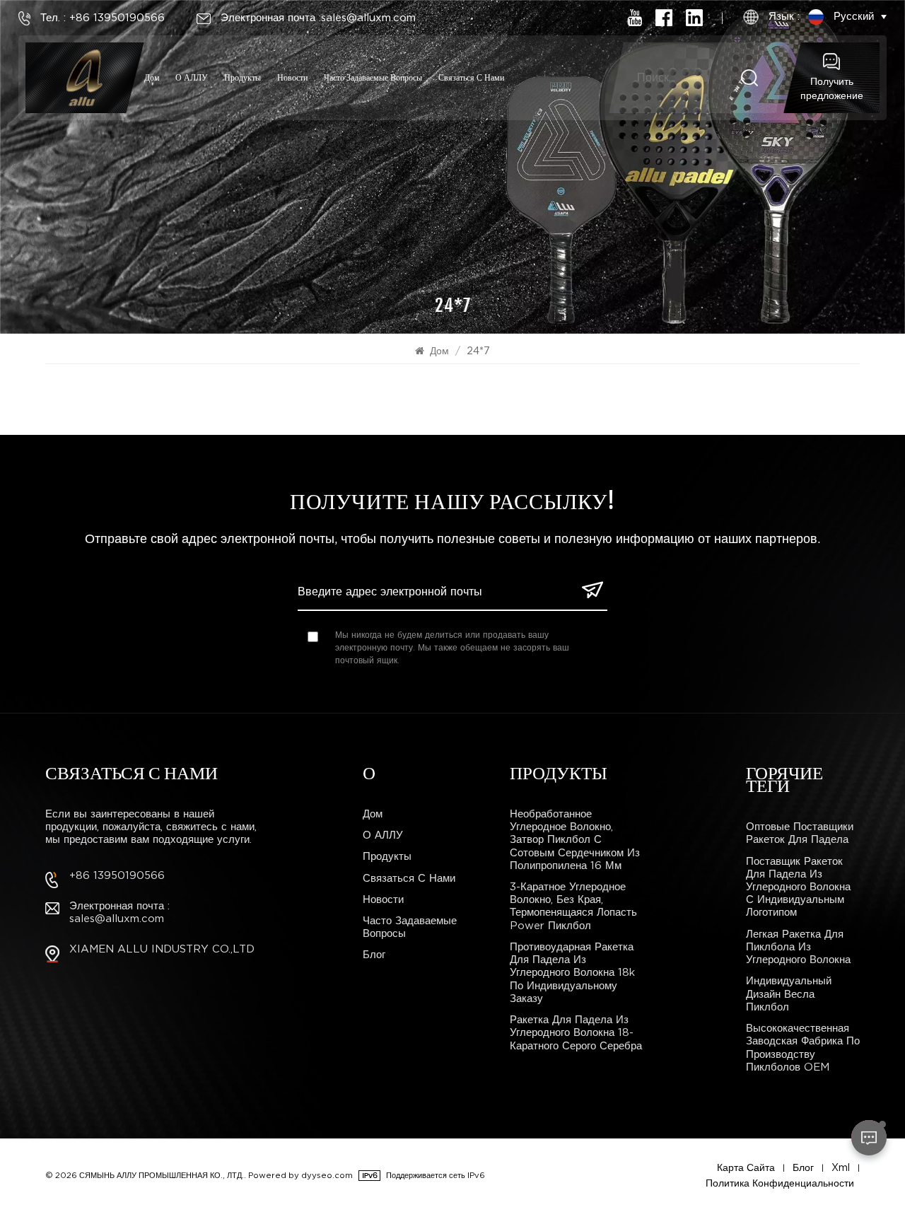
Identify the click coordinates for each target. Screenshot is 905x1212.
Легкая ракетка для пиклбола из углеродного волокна (798, 947)
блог (374, 954)
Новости (292, 77)
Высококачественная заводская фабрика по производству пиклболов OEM (803, 1047)
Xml (840, 1167)
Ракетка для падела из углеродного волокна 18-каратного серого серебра (576, 1032)
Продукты (242, 77)
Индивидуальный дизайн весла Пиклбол (788, 993)
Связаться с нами (471, 77)
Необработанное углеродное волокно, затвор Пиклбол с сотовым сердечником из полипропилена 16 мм (575, 840)
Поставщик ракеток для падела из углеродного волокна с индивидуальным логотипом (798, 887)
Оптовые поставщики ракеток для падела (799, 833)
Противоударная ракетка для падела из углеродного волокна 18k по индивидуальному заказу (572, 972)
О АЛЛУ (191, 77)
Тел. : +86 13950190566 (102, 17)
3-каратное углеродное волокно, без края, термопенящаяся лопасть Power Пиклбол (573, 906)
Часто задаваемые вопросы (373, 77)
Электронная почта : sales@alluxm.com (119, 912)
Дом (152, 77)
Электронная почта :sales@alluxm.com (318, 17)
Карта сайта (746, 1167)
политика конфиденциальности (780, 1183)
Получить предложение (831, 88)
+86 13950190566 (117, 875)
